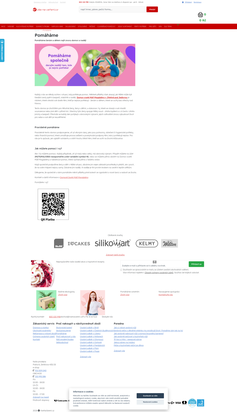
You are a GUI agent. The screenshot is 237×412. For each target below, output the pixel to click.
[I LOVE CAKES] (79, 243)
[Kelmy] (147, 243)
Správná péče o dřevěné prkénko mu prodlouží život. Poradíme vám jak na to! (148, 330)
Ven (160, 26)
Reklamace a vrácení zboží (44, 333)
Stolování (82, 26)
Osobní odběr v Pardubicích (92, 345)
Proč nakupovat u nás (66, 336)
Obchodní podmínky (42, 330)
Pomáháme (61, 333)
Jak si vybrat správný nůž (125, 327)
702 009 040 (40, 370)
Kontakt (63, 2)
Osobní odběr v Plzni (89, 348)
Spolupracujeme (63, 330)
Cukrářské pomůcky (106, 26)
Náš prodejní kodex (65, 339)
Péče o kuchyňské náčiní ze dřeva (129, 345)
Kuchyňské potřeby (25, 26)
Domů (37, 30)
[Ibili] (59, 243)
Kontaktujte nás (166, 294)
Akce (3, 26)
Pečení (92, 26)
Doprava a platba (40, 2)
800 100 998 (54, 316)
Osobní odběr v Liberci (90, 333)
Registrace (197, 2)
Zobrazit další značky (115, 255)
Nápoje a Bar (57, 26)
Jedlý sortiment (125, 26)
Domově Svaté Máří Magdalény (74, 177)
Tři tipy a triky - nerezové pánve (128, 339)
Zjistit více (62, 294)
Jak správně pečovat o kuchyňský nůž (131, 336)
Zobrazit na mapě (41, 397)
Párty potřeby (140, 26)
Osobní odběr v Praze (89, 351)
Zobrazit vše (85, 356)
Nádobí (11, 26)
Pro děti (152, 26)
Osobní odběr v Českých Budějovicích (97, 330)
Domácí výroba (42, 26)
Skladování (70, 26)
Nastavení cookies (150, 402)
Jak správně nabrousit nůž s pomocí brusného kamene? (139, 333)
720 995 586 (40, 376)
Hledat (152, 9)
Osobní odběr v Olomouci (91, 339)
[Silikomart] (113, 243)
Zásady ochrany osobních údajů (159, 272)
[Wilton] (169, 243)
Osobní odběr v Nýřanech (91, 336)
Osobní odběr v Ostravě (91, 342)
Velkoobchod (53, 2)
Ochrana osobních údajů (44, 336)
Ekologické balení (64, 327)
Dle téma (168, 26)
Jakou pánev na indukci (124, 342)
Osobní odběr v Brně (89, 327)
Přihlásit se (196, 264)
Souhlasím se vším (150, 396)
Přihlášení (188, 2)
